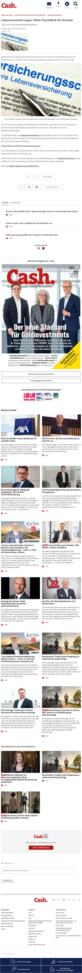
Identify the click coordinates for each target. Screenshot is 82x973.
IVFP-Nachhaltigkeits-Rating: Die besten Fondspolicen (61, 491)
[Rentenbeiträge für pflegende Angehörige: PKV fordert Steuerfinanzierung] (20, 477)
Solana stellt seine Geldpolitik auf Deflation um (29, 223)
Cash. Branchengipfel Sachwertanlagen (64, 929)
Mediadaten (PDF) (34, 934)
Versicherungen (7, 913)
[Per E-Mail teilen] (37, 187)
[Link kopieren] (21, 187)
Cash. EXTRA (60, 913)
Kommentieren (52, 187)
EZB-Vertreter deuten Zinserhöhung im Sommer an (61, 439)
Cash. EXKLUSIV (61, 915)
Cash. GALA (60, 925)
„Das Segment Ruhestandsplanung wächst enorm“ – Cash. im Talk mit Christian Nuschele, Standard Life (17, 658)
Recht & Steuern (7, 926)
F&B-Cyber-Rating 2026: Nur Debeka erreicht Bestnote (32, 235)
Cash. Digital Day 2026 (64, 918)
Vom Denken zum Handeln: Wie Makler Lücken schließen (60, 546)
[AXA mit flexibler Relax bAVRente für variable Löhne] (20, 425)
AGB (29, 918)
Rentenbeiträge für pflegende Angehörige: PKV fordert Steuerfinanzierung (15, 492)
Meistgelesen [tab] (15, 203)
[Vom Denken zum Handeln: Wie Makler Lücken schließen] (61, 532)
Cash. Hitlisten (61, 933)
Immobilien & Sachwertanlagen (13, 921)
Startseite (47, 176)
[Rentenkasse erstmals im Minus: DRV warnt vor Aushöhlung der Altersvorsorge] (61, 697)
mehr (11, 215)
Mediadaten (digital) (36, 931)
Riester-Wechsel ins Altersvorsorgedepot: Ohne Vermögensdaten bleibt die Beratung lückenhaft (19, 778)
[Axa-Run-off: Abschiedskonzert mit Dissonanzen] (61, 588)
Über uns (31, 939)
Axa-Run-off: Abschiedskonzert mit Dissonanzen (58, 602)
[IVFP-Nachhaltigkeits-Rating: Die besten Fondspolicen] (61, 477)
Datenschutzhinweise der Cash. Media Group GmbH (40, 922)
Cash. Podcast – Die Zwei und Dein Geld (68, 937)
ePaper (30, 915)
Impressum (32, 925)
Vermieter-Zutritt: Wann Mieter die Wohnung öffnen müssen (19, 816)
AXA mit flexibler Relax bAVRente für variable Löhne (19, 439)
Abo (29, 913)
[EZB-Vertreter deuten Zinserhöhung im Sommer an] (61, 425)
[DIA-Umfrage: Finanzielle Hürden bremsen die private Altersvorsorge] (20, 697)
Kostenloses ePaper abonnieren (41, 374)
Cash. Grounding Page (36, 945)
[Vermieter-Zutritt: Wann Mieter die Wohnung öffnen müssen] (20, 802)
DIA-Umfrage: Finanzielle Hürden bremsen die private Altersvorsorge (18, 711)
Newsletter (32, 936)
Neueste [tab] (5, 203)
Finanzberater (6, 915)
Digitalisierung (7, 924)
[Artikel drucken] (29, 187)
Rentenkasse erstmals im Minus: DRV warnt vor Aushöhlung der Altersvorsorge (61, 712)
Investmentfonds (7, 918)
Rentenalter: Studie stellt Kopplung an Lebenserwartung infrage (60, 657)
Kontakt (31, 928)
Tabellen (31, 942)
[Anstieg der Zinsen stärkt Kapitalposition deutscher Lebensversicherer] (20, 588)
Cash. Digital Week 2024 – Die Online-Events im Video (66, 922)
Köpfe (3, 929)
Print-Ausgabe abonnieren (41, 380)
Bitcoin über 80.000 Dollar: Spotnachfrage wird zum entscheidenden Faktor (42, 211)
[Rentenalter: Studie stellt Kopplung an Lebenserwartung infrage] (61, 643)
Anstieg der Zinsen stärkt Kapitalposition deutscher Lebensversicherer (13, 603)
